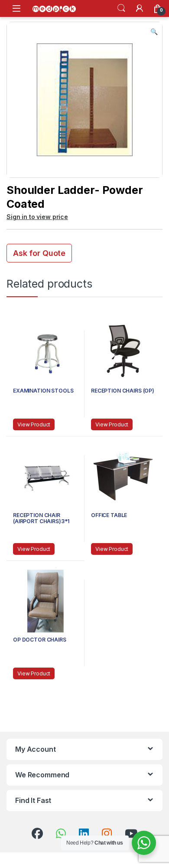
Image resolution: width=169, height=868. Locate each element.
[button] (154, 31)
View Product (33, 424)
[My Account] (139, 8)
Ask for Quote (39, 253)
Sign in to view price (37, 216)
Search (121, 8)
